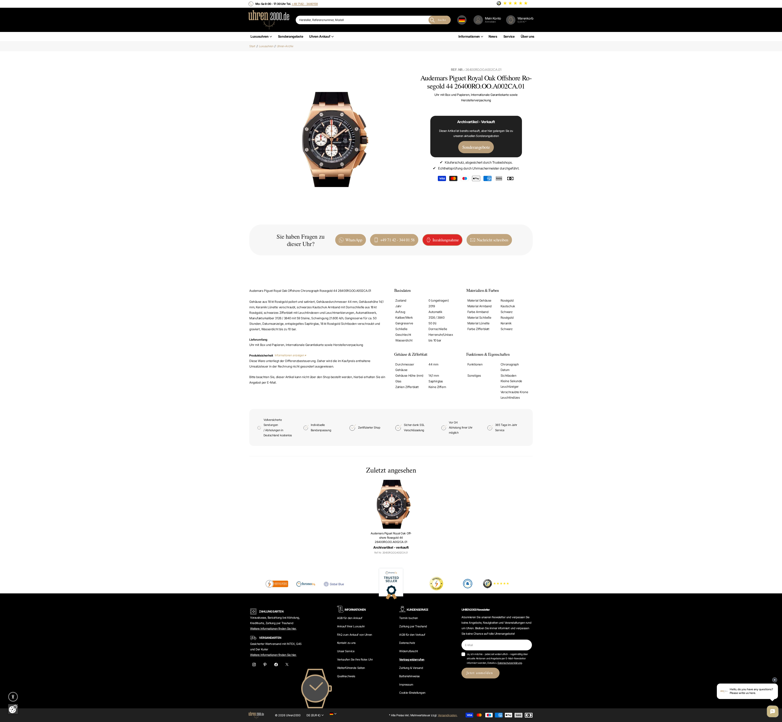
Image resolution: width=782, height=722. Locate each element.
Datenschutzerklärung (510, 662)
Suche (442, 20)
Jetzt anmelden (480, 673)
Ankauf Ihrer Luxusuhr (351, 626)
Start (252, 46)
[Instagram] (254, 664)
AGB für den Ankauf (349, 618)
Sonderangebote (290, 36)
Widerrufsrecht (408, 651)
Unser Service (346, 651)
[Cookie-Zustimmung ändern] (13, 709)
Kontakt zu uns (346, 642)
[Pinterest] (265, 664)
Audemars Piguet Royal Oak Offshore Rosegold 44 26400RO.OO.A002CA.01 (391, 537)
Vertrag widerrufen (411, 659)
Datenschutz (407, 642)
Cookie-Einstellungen (412, 692)
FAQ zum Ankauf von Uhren (354, 634)
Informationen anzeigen (290, 355)
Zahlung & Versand (411, 667)
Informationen (469, 36)
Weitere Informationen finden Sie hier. (273, 628)
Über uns (527, 36)
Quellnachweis (346, 676)
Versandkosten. (447, 715)
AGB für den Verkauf (412, 634)
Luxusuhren (259, 36)
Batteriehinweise (409, 676)
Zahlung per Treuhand (413, 626)
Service (509, 36)
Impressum (406, 684)
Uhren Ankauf (319, 36)
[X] (287, 664)
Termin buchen (408, 618)
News (493, 36)
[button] (13, 697)
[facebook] (276, 664)
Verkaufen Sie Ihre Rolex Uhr (355, 659)
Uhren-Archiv (285, 46)
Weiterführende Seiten (351, 667)
